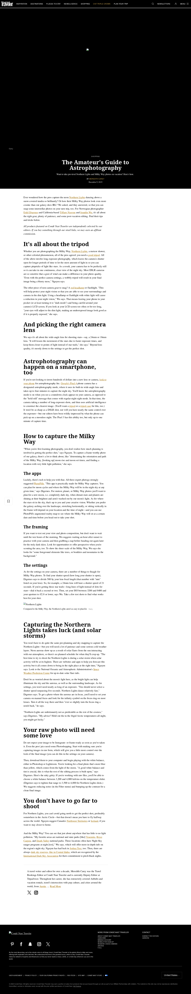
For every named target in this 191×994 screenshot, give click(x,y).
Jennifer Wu (86, 212)
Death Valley (42, 840)
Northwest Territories (77, 820)
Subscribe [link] (102, 938)
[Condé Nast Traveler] (7, 4)
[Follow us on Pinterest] (12, 944)
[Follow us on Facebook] (21, 944)
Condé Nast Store (94, 975)
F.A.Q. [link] (100, 947)
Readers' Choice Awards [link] (107, 944)
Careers (145, 938)
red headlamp (77, 287)
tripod (72, 406)
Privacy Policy (31, 975)
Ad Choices (77, 986)
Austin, (43, 886)
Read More (55, 886)
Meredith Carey (96, 179)
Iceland (94, 820)
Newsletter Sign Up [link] (106, 942)
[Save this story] (8, 501)
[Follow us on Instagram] (39, 944)
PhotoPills (39, 483)
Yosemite (90, 837)
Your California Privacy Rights (52, 975)
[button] (153, 4)
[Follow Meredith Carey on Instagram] (36, 892)
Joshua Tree (76, 848)
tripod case (85, 406)
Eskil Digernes (30, 212)
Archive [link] (101, 946)
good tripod (94, 255)
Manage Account (104, 940)
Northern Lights (77, 197)
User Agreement (15, 975)
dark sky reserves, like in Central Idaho (50, 852)
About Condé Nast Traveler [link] (109, 936)
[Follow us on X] (48, 944)
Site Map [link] (81, 975)
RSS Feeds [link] (71, 975)
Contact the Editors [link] (150, 936)
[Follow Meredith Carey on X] (29, 892)
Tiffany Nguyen (67, 212)
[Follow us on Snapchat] (30, 944)
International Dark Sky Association (40, 855)
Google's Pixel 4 (69, 383)
